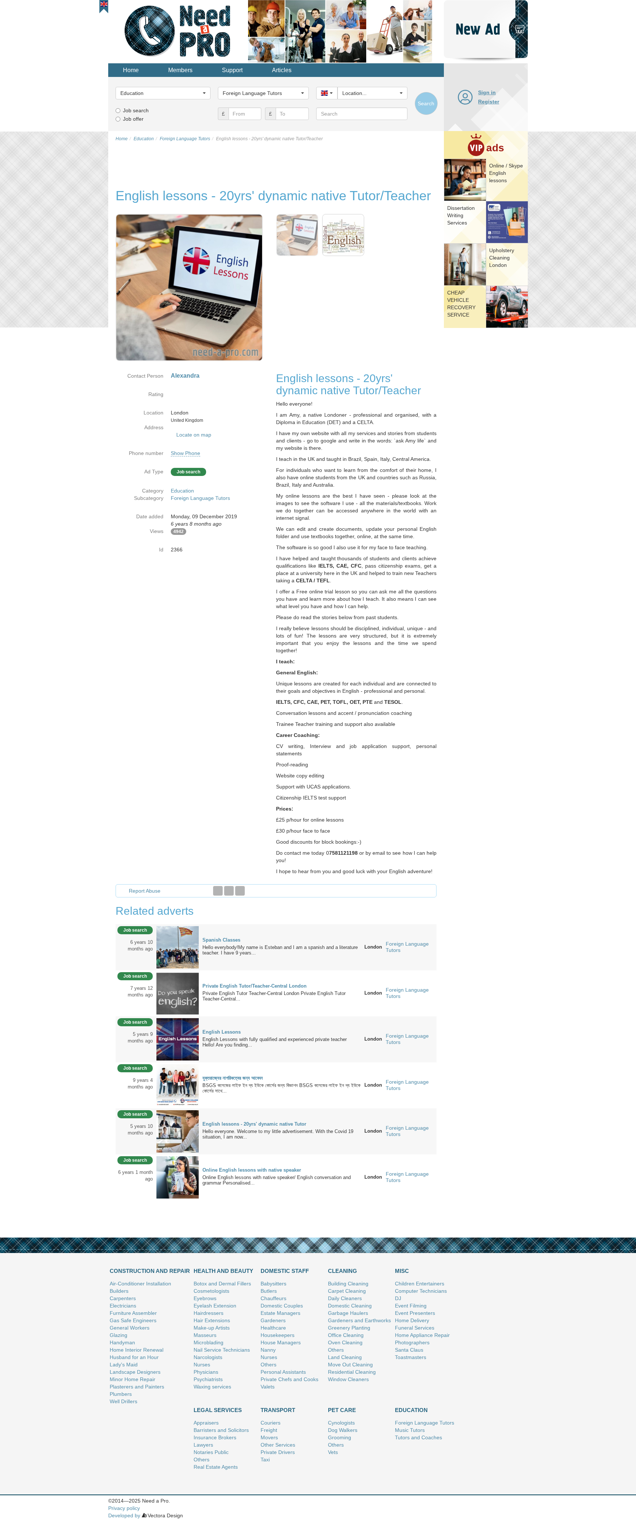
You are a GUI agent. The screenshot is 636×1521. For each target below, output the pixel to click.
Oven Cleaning (345, 1342)
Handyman (122, 1342)
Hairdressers (208, 1313)
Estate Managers (280, 1313)
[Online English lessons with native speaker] (177, 1177)
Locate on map (193, 435)
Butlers (269, 1291)
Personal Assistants (283, 1372)
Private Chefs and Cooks (289, 1379)
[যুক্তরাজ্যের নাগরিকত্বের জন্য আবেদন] (177, 1085)
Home (131, 70)
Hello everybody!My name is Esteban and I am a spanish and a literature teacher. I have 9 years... (280, 950)
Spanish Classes (221, 940)
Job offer (133, 119)
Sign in (487, 92)
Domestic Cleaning (350, 1306)
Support (232, 70)
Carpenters (123, 1298)
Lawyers (203, 1445)
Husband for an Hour (134, 1357)
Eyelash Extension (215, 1306)
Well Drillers (123, 1401)
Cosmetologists (211, 1291)
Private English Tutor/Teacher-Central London (254, 986)
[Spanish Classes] (177, 947)
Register (488, 102)
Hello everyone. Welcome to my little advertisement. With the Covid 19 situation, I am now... (277, 1134)
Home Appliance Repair (422, 1335)
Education (182, 491)
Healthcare (273, 1328)
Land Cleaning (345, 1357)
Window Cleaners (348, 1379)
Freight (269, 1430)
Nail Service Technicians (222, 1350)
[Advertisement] (486, 443)
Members (180, 70)
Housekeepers (277, 1335)
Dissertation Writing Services (461, 215)
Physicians (206, 1372)
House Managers (281, 1342)
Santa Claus (409, 1350)
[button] (103, 4)
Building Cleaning (348, 1284)
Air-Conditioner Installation (140, 1284)
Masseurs (205, 1335)
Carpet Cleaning (347, 1291)
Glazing (118, 1335)
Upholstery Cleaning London (501, 257)
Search (426, 103)
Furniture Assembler (133, 1313)
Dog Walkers (342, 1430)
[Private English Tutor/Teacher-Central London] (177, 993)
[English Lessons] (177, 1039)
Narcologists (208, 1357)
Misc (402, 1271)
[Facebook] (218, 891)
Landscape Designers (135, 1372)
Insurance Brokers (215, 1437)
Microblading (208, 1342)
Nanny (268, 1350)
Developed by (124, 1515)
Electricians (123, 1306)
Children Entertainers (419, 1284)
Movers (269, 1437)
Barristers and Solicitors (221, 1430)
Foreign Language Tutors (200, 498)
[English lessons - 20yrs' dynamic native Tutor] (177, 1131)
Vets (333, 1452)
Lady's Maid (124, 1365)
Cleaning (342, 1271)
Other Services (278, 1445)
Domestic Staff (285, 1271)
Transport (278, 1410)
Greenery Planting (349, 1328)
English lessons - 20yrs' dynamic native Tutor (254, 1124)
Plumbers (121, 1394)
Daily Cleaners (345, 1298)
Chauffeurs (273, 1298)
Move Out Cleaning (350, 1365)
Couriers (270, 1423)
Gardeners (273, 1320)
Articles (282, 70)
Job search (136, 110)
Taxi (265, 1459)
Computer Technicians (421, 1291)
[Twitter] (229, 891)
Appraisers (206, 1423)
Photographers (412, 1342)
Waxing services (212, 1387)
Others (268, 1365)
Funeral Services (414, 1328)
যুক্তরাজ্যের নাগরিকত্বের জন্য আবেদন (232, 1078)
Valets (268, 1387)
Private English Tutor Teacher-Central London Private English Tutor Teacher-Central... (274, 996)
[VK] (240, 891)
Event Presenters (415, 1313)
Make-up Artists (212, 1328)
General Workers (129, 1328)
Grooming (339, 1437)
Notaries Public (211, 1452)
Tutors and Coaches (418, 1437)
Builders (119, 1291)
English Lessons (221, 1032)
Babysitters (273, 1284)
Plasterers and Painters (137, 1387)
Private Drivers (278, 1452)
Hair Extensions (212, 1320)
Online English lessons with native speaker (251, 1170)
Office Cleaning (346, 1335)
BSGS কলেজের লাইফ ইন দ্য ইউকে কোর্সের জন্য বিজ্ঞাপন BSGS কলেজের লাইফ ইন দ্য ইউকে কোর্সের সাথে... (281, 1088)
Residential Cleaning (352, 1372)
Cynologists (341, 1423)
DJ (398, 1298)
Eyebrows (205, 1298)
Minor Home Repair (132, 1379)
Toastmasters (410, 1357)
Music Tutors (410, 1430)
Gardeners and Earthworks (359, 1320)
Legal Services (218, 1410)
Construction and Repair (150, 1271)
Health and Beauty (223, 1271)
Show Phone (185, 453)
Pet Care (342, 1410)
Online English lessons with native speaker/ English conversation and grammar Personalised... (276, 1180)
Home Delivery (412, 1320)
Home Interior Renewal (136, 1350)
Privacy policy (124, 1508)
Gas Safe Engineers (133, 1320)
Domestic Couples (282, 1306)
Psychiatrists (208, 1379)
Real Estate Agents (216, 1467)
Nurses (202, 1365)
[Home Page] (178, 31)
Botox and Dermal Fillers (222, 1284)
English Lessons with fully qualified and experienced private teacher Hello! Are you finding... (276, 1042)
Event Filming (411, 1306)
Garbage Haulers (348, 1313)
